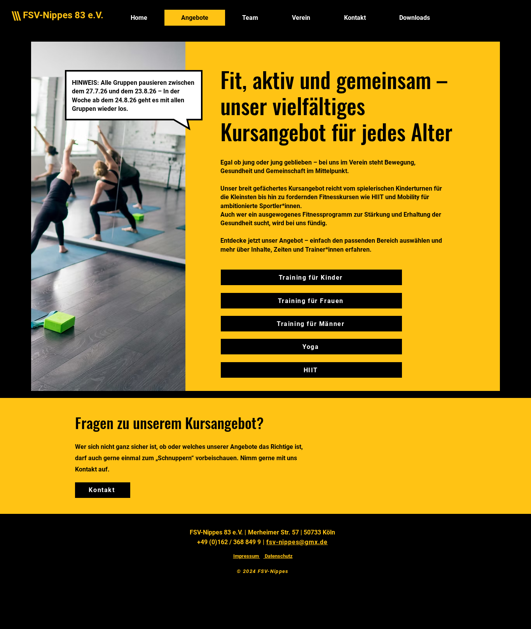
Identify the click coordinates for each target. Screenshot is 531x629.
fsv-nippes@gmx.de (297, 542)
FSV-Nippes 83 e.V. (63, 15)
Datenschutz (278, 556)
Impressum (246, 556)
